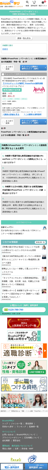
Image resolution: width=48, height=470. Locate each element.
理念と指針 (7, 449)
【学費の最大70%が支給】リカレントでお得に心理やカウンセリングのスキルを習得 (21, 249)
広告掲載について (31, 438)
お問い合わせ (8, 435)
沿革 (17, 449)
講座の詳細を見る (11, 114)
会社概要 (6, 440)
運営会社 (16, 440)
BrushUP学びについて (26, 435)
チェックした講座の (31, 68)
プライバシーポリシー (11, 438)
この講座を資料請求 (33, 114)
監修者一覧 (34, 427)
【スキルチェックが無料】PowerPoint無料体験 (22, 83)
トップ (5, 424)
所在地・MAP (27, 449)
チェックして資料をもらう (16, 74)
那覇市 (5, 49)
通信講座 (29, 424)
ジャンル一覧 (16, 424)
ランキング (21, 427)
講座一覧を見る (24, 38)
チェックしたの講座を (36, 466)
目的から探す (8, 427)
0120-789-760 (15, 309)
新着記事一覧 (40, 242)
